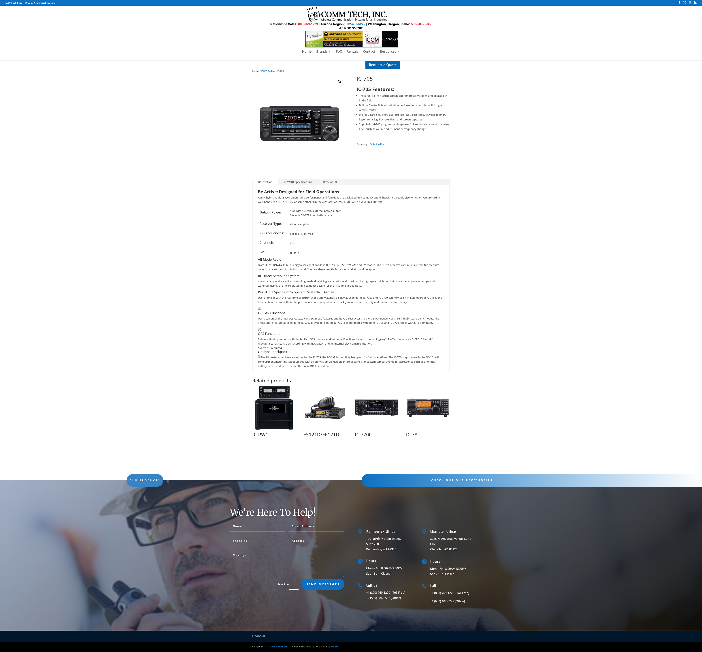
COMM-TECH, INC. (278, 646)
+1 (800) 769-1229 (386, 593)
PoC (339, 52)
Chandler (258, 636)
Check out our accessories (462, 480)
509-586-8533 (15, 2)
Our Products (145, 480)
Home (307, 52)
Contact (369, 52)
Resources (388, 52)
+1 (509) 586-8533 (383, 598)
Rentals (352, 52)
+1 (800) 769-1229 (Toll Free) (450, 593)
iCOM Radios (268, 71)
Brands (321, 52)
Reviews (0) (330, 182)
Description (265, 182)
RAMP (335, 646)
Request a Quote (383, 64)
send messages (323, 584)
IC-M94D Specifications (298, 182)
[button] (339, 81)
